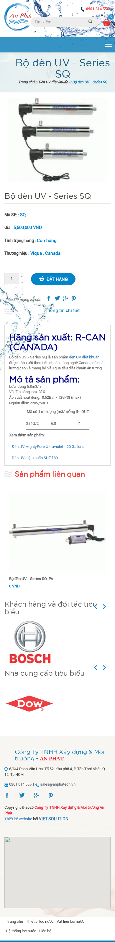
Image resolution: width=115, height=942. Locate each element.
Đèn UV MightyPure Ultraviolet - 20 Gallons (48, 446)
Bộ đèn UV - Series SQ (89, 82)
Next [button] (107, 606)
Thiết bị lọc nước (40, 921)
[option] (57, 642)
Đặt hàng (57, 279)
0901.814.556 (97, 9)
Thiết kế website (18, 819)
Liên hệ (45, 931)
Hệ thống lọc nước (21, 931)
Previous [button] (101, 606)
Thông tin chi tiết (62, 310)
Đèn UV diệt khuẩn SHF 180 (35, 458)
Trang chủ (26, 82)
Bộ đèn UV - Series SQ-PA (31, 578)
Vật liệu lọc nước (70, 921)
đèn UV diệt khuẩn (84, 357)
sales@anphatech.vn (57, 784)
